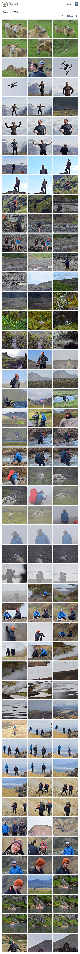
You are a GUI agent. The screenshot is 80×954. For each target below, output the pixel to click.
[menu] (76, 4)
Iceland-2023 (10, 12)
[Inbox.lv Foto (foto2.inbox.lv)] (11, 4)
